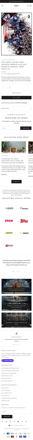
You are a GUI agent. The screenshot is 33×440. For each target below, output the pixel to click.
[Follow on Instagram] (10, 421)
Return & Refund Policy (7, 393)
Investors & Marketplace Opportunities (10, 370)
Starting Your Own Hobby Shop (9, 373)
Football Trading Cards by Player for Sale (16, 306)
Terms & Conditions (6, 390)
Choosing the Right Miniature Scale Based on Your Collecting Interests (13, 161)
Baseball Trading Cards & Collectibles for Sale (16, 289)
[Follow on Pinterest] (14, 421)
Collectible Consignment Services (9, 398)
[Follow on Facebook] (2, 421)
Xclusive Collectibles (8, 59)
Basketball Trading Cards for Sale (16, 323)
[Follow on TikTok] (22, 421)
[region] (16, 337)
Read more (4, 174)
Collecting (5, 156)
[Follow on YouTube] (18, 421)
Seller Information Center (7, 376)
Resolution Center (6, 400)
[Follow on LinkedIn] (26, 421)
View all (16, 181)
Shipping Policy (5, 388)
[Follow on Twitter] (6, 421)
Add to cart (16, 93)
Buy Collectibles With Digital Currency (10, 368)
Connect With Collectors (7, 381)
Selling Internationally (6, 378)
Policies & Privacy (6, 395)
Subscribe (26, 128)
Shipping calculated (11, 73)
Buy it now (16, 97)
